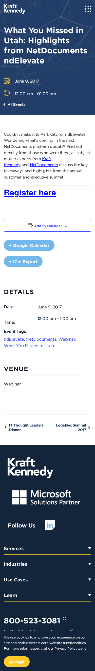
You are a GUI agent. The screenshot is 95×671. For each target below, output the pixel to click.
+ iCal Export (23, 261)
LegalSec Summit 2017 (71, 427)
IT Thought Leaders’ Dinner (26, 427)
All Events (16, 104)
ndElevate (14, 338)
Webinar (66, 338)
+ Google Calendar (29, 245)
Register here (30, 192)
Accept (17, 661)
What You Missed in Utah (29, 345)
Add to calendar (48, 225)
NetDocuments (44, 164)
